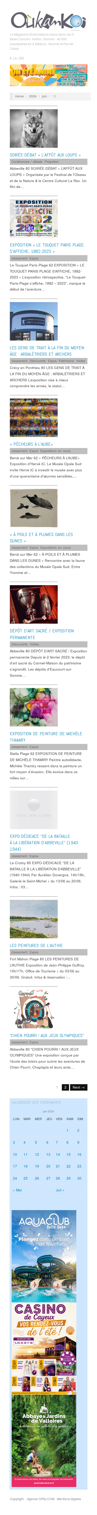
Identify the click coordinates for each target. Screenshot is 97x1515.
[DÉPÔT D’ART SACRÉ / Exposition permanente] (34, 604)
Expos (33, 258)
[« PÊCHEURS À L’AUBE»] (34, 417)
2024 (32, 96)
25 (26, 1178)
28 (58, 1178)
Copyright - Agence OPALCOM (32, 1499)
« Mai (17, 1190)
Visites (80, 360)
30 (79, 1178)
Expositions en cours (55, 450)
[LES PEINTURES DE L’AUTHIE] (34, 918)
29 (68, 1178)
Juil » (60, 1190)
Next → (79, 1087)
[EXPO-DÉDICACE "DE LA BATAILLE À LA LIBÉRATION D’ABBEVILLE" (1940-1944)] (34, 809)
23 (79, 1166)
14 (58, 1154)
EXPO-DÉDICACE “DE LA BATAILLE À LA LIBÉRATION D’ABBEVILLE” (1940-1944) (44, 842)
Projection (51, 161)
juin (44, 96)
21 (58, 1166)
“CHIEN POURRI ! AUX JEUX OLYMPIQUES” (47, 1035)
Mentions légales (69, 1499)
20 (48, 1166)
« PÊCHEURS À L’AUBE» (31, 444)
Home (19, 96)
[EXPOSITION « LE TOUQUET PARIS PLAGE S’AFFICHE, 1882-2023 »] (34, 218)
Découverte (37, 360)
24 (15, 1178)
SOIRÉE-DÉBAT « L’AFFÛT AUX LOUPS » (45, 155)
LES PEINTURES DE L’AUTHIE (36, 945)
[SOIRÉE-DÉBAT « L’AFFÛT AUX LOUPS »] (34, 128)
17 (15, 1166)
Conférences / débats (26, 161)
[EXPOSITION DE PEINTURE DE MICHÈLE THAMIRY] (34, 706)
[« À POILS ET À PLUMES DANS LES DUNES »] (34, 507)
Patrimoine (66, 360)
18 (26, 1166)
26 (37, 1178)
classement (19, 258)
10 (15, 1154)
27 (48, 1178)
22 (68, 1166)
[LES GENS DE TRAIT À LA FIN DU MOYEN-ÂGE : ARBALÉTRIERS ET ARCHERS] (34, 320)
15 (68, 1154)
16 (79, 1154)
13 (48, 1154)
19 (37, 1166)
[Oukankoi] (48, 19)
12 (37, 1154)
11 (26, 1154)
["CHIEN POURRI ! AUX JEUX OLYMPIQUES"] (34, 1008)
